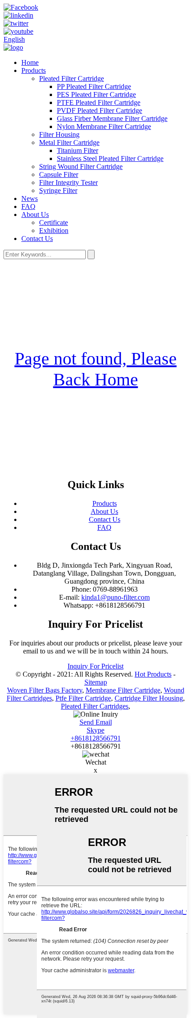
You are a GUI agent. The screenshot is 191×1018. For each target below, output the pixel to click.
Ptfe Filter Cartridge (83, 698)
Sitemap (95, 682)
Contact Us (37, 238)
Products (33, 70)
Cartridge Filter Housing (149, 698)
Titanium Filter (77, 150)
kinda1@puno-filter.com (115, 597)
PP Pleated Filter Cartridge (94, 86)
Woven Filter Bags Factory (44, 690)
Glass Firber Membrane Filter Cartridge (112, 118)
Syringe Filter (58, 190)
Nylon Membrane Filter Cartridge (104, 126)
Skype (95, 730)
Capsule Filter (58, 174)
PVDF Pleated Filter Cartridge (99, 110)
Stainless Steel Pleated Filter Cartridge (110, 158)
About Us (35, 214)
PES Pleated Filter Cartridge (96, 94)
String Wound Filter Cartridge (81, 166)
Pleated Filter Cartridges (94, 706)
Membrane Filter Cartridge (123, 690)
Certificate (53, 222)
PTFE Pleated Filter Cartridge (98, 102)
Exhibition (53, 230)
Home (30, 62)
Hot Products (153, 674)
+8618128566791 (96, 738)
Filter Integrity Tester (68, 182)
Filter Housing (59, 134)
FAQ (28, 206)
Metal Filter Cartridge (69, 142)
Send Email (96, 722)
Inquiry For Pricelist (95, 666)
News (29, 198)
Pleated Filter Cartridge (71, 78)
